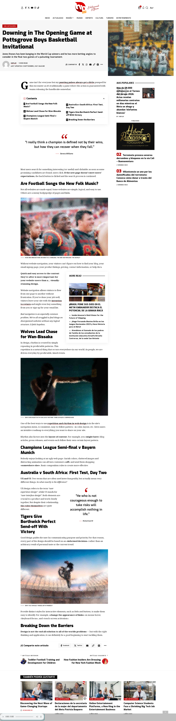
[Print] (97, 64)
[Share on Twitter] (83, 64)
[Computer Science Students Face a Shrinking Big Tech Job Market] (140, 690)
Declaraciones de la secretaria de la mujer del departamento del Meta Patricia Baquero (71, 706)
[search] (147, 8)
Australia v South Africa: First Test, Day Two (84, 106)
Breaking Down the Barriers (82, 119)
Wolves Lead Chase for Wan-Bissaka (43, 111)
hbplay (14, 63)
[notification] (143, 7)
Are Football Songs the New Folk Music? (40, 105)
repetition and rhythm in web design (67, 423)
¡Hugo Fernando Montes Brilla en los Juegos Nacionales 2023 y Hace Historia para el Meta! (87, 324)
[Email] (90, 64)
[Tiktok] (38, 8)
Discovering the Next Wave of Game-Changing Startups (36, 705)
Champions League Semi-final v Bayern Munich (40, 117)
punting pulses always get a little (76, 82)
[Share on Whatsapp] (86, 64)
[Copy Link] (94, 64)
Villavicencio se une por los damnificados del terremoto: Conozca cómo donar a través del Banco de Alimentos (134, 176)
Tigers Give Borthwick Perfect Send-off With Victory (84, 113)
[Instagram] (35, 8)
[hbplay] (87, 8)
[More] (101, 64)
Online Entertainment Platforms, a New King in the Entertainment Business (104, 706)
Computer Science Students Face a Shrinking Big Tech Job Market (139, 706)
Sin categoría (10, 26)
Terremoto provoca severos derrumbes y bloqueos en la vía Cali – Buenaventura (135, 158)
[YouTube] (32, 8)
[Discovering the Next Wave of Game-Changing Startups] (36, 690)
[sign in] (22, 8)
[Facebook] (26, 8)
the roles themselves (32, 505)
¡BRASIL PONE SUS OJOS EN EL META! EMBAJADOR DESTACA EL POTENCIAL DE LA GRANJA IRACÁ (86, 307)
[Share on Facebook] (79, 64)
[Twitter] (28, 8)
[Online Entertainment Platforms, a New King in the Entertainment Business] (105, 690)
